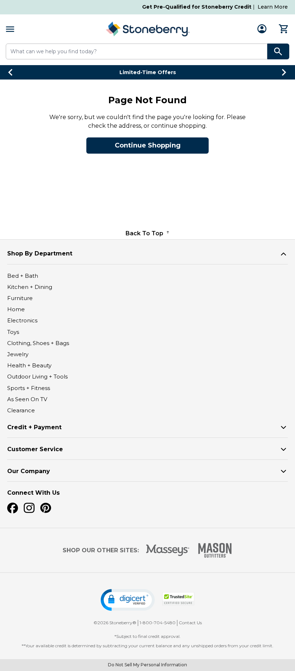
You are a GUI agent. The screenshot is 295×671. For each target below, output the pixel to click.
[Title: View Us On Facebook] (12, 508)
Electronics (22, 320)
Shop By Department (39, 253)
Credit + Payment (34, 427)
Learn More (273, 7)
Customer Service (35, 449)
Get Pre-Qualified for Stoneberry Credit (196, 7)
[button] (128, 600)
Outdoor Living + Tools (37, 376)
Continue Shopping (148, 145)
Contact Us (190, 622)
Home (16, 309)
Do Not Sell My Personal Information (147, 664)
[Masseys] (168, 550)
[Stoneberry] (147, 29)
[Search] (278, 51)
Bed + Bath (22, 275)
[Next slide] (284, 72)
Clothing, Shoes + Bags (38, 343)
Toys (13, 331)
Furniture (20, 298)
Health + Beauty (29, 365)
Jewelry (17, 354)
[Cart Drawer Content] (283, 28)
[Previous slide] (11, 72)
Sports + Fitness (28, 388)
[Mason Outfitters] (215, 550)
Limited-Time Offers (147, 72)
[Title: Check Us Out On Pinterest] (45, 508)
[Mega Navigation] (10, 29)
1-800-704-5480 (158, 622)
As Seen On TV (27, 399)
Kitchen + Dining (29, 287)
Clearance (21, 410)
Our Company (28, 471)
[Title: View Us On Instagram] (29, 508)
